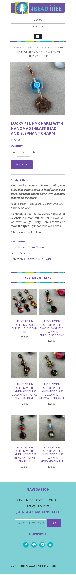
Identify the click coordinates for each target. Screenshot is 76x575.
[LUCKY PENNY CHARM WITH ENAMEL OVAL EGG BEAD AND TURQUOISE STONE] (52, 317)
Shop (19, 500)
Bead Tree (25, 253)
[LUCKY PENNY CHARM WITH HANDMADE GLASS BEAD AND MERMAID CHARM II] (52, 380)
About (40, 500)
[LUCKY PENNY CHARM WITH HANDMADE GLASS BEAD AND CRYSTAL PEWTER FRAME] (24, 380)
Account (39, 26)
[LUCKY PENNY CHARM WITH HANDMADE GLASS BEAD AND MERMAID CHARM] (52, 443)
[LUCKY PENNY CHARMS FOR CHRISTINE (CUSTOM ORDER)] (24, 317)
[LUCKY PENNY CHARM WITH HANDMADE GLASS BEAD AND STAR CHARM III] (24, 443)
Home (16, 47)
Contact (53, 500)
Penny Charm (36, 247)
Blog (29, 500)
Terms (31, 506)
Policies (43, 506)
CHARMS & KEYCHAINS (34, 47)
